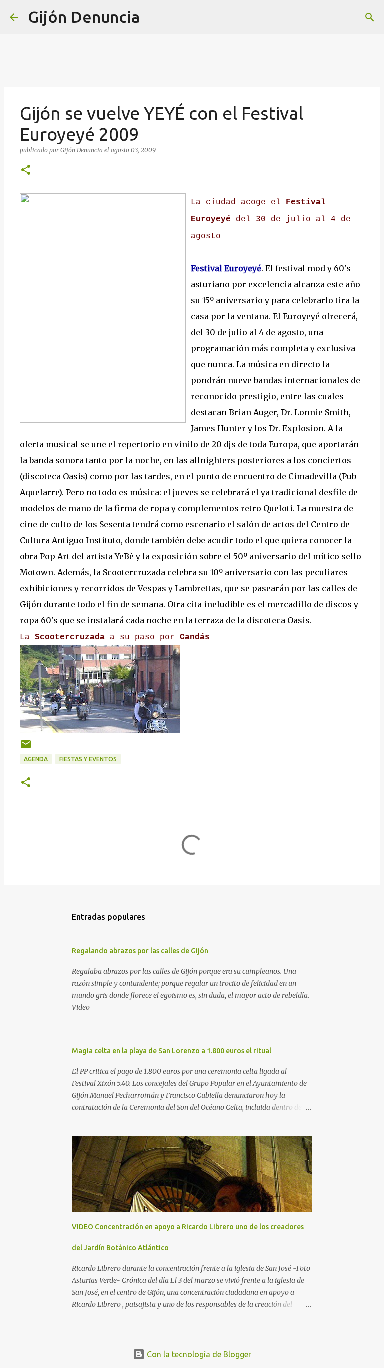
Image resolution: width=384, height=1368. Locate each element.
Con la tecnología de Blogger (198, 1354)
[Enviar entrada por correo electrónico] (26, 748)
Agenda (36, 759)
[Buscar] (154, 17)
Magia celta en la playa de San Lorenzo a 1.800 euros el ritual (172, 1051)
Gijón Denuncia (84, 17)
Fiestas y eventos (88, 759)
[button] (26, 170)
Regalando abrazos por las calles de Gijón (140, 951)
